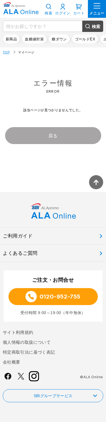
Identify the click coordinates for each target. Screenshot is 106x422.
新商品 (11, 39)
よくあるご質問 (20, 253)
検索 (96, 26)
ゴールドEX (85, 39)
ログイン (62, 13)
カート (79, 13)
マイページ (26, 52)
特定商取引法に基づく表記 (29, 352)
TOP (6, 52)
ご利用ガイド (18, 236)
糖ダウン (59, 39)
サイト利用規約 (18, 332)
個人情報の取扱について (27, 342)
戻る (53, 135)
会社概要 (11, 362)
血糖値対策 (34, 39)
